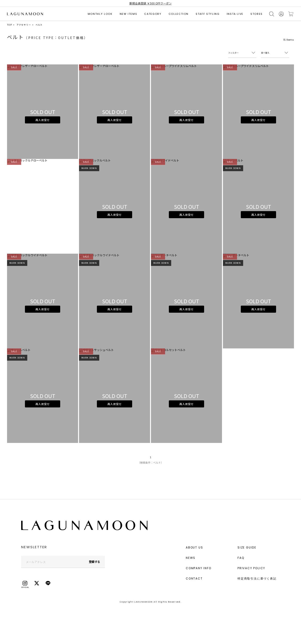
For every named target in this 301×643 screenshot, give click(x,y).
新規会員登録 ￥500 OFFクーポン (150, 3)
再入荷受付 (43, 120)
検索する (272, 14)
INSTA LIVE (235, 14)
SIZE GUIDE (247, 547)
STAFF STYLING (207, 14)
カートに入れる (291, 14)
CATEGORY (152, 14)
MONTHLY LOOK (100, 14)
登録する (94, 562)
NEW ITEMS (128, 14)
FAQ (241, 558)
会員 (281, 14)
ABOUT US (194, 547)
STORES (256, 14)
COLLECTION (179, 14)
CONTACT (194, 578)
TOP (9, 24)
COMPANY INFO (198, 568)
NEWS (190, 558)
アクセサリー (23, 24)
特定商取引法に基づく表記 (257, 578)
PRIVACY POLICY (251, 568)
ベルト (39, 24)
